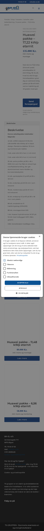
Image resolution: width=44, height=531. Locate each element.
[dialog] (22, 265)
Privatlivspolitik (22, 256)
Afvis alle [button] (23, 288)
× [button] (39, 236)
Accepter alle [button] (22, 283)
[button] (22, 293)
